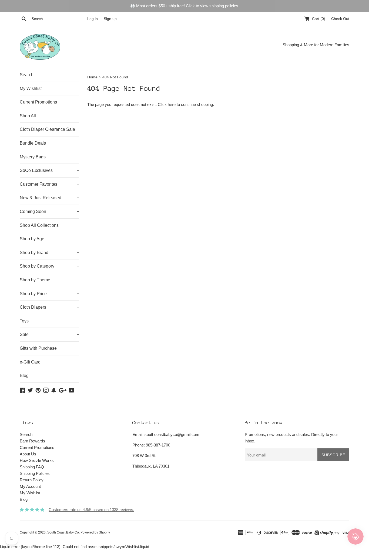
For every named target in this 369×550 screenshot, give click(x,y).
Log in (92, 19)
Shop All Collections (39, 225)
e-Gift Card (30, 362)
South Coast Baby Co (63, 532)
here (172, 104)
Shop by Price (49, 293)
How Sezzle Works (37, 460)
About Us (28, 454)
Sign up (110, 19)
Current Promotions (38, 102)
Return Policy (31, 480)
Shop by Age (49, 238)
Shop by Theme (49, 280)
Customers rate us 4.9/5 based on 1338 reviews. (91, 509)
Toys (49, 321)
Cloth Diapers (49, 307)
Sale (49, 334)
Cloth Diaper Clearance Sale (47, 129)
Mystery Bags (33, 157)
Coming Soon (49, 211)
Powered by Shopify (95, 532)
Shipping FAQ (32, 467)
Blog (24, 375)
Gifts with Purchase (38, 348)
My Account (30, 486)
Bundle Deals (33, 143)
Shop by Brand (49, 252)
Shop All (28, 116)
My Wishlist (31, 88)
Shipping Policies (35, 473)
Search (26, 74)
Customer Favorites (49, 184)
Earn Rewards (32, 441)
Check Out (340, 19)
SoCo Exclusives (49, 170)
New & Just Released (49, 197)
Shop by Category (49, 266)
